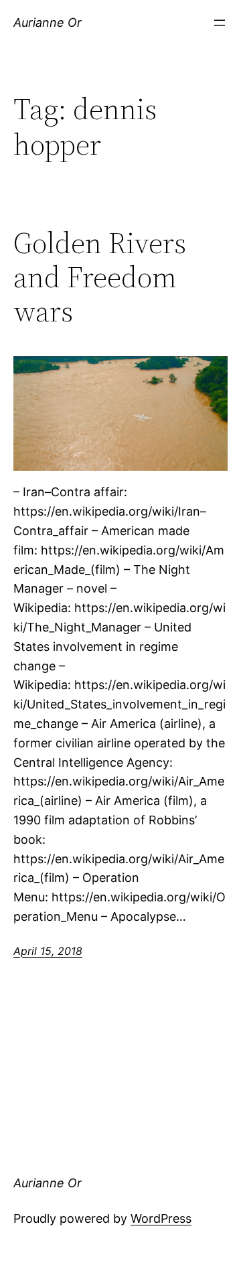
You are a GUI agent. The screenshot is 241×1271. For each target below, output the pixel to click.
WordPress (161, 1218)
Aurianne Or (47, 22)
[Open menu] (220, 23)
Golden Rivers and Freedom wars (99, 277)
